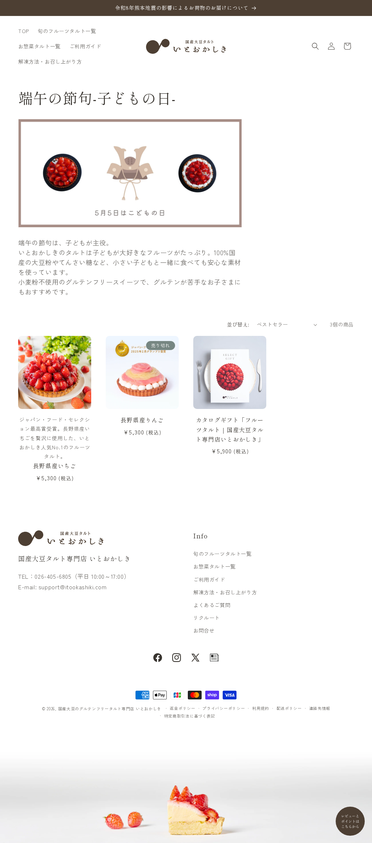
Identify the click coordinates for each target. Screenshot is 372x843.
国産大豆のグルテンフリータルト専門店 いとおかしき (110, 708)
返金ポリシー (182, 708)
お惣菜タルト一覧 (214, 566)
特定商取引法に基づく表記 (189, 716)
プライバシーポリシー (223, 708)
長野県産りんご (142, 420)
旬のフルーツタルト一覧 (222, 553)
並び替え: (238, 324)
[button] (315, 46)
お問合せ (203, 630)
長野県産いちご (54, 465)
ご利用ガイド (209, 579)
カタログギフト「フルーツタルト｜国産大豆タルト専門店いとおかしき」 (230, 429)
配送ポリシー (289, 708)
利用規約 (260, 708)
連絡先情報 (320, 708)
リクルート (206, 617)
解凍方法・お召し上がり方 (225, 592)
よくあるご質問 (211, 605)
